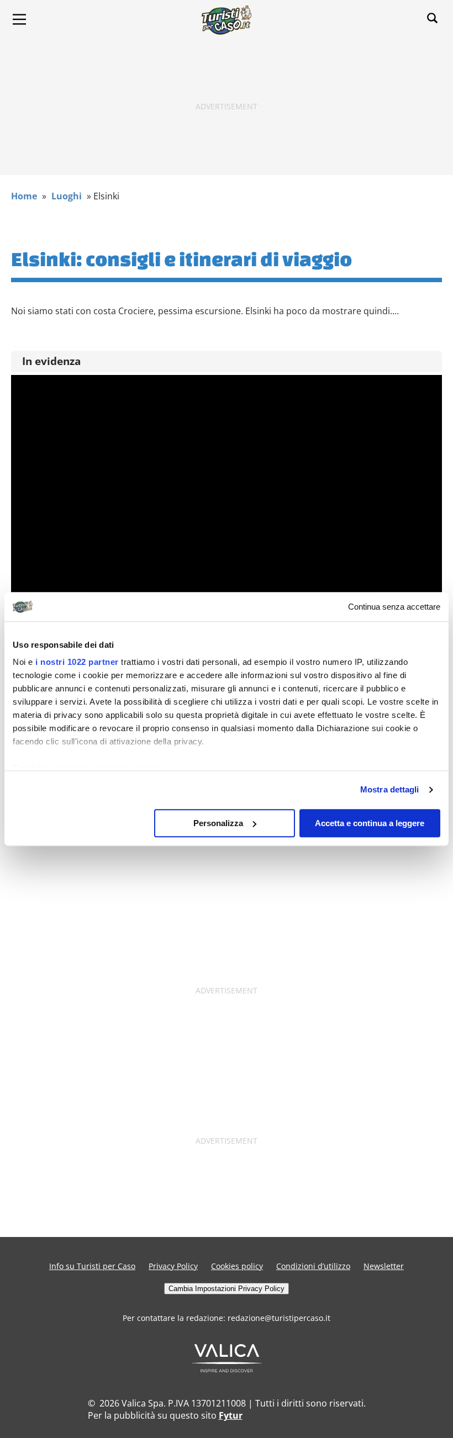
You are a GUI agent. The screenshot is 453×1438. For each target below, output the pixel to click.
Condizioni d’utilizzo (313, 1266)
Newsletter (384, 1266)
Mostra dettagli (389, 789)
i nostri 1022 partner (77, 662)
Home (24, 196)
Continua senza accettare (394, 606)
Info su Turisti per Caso (92, 1266)
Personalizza (218, 823)
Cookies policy (237, 1266)
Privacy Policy (173, 1266)
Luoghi (66, 196)
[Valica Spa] (226, 1369)
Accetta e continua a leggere (369, 823)
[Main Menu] (19, 19)
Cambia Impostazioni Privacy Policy (226, 1288)
